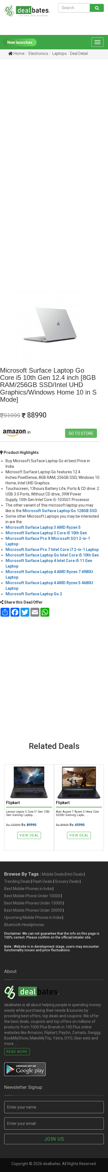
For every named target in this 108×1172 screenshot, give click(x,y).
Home (18, 53)
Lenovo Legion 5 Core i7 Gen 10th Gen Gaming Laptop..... (28, 813)
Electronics (38, 53)
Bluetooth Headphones (24, 924)
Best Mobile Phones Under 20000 (33, 910)
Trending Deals (17, 881)
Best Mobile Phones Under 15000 (33, 903)
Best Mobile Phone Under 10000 (32, 896)
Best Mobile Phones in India (28, 888)
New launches (19, 42)
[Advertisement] (54, 122)
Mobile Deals (53, 874)
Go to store (81, 433)
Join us (54, 1139)
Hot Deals (74, 874)
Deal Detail (79, 53)
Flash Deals (42, 881)
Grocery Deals (67, 881)
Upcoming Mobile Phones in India (32, 917)
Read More (17, 1052)
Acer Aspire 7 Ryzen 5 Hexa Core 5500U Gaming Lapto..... (77, 813)
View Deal (29, 835)
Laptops (59, 53)
